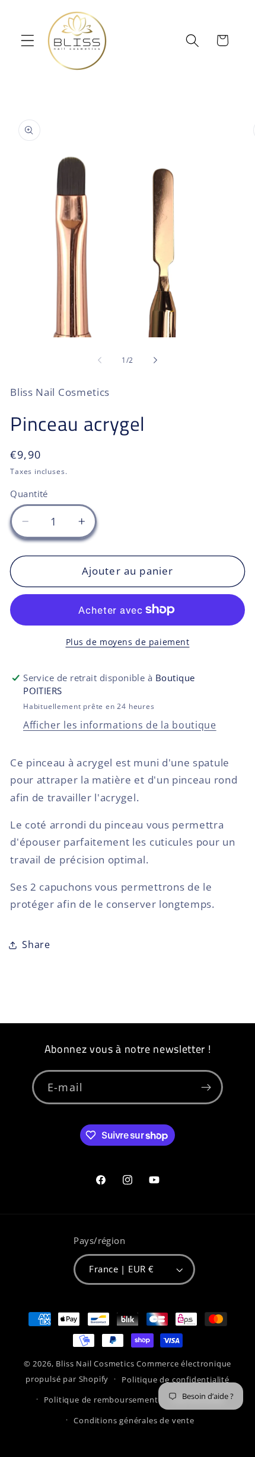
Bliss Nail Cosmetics (95, 1363)
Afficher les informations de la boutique (119, 724)
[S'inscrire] (206, 1087)
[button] (27, 40)
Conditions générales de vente (134, 1420)
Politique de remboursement (101, 1399)
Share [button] (36, 944)
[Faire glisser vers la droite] (155, 360)
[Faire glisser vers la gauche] (100, 360)
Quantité (29, 493)
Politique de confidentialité (176, 1379)
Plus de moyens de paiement (128, 641)
